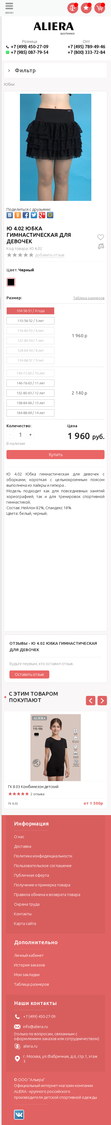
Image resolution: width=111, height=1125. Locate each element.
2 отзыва (37, 794)
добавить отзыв (49, 255)
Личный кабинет (29, 955)
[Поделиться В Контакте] (9, 215)
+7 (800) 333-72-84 (86, 52)
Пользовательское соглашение (43, 865)
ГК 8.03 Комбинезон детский (33, 787)
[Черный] (11, 282)
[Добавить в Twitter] (34, 215)
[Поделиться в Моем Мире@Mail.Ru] (50, 215)
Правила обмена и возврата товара (47, 894)
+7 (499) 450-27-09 (29, 46)
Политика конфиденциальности (43, 856)
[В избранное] (101, 237)
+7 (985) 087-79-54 (29, 52)
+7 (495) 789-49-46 (86, 46)
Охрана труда (27, 904)
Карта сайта (25, 923)
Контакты (23, 914)
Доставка (22, 846)
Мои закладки (27, 974)
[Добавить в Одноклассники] (18, 215)
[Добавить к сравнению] (101, 246)
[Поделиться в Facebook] (26, 215)
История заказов (29, 965)
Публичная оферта (31, 875)
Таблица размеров (89, 298)
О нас (19, 836)
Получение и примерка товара (42, 885)
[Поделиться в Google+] (42, 215)
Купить (56, 454)
